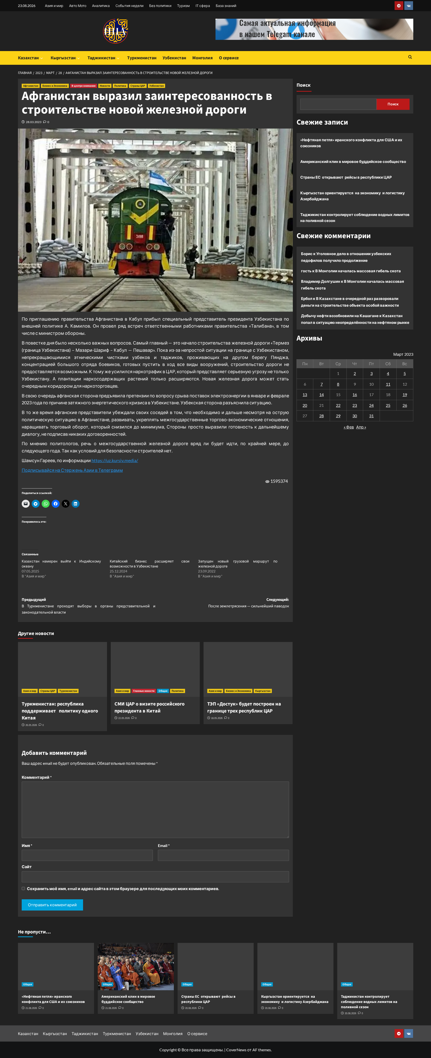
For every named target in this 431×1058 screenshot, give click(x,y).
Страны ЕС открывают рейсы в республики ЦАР (346, 177)
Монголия (202, 58)
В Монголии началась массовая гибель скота (358, 271)
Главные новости (143, 691)
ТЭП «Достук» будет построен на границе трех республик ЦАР (244, 707)
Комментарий (37, 777)
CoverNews (236, 1049)
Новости (105, 86)
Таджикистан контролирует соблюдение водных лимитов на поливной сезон (355, 217)
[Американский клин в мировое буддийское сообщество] (136, 966)
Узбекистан (174, 58)
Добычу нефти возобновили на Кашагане (340, 315)
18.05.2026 (216, 718)
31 (371, 415)
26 (405, 405)
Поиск (304, 85)
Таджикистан (101, 58)
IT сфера (203, 5)
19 (405, 394)
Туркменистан (141, 58)
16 (354, 394)
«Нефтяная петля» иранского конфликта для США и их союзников (351, 143)
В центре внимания (84, 86)
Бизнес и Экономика (54, 86)
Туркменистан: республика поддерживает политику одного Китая (60, 711)
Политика (120, 86)
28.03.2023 (33, 122)
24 (371, 405)
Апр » (361, 426)
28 (321, 415)
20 (305, 405)
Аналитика (101, 5)
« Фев (349, 426)
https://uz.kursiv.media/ (115, 460)
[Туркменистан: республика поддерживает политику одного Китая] (62, 669)
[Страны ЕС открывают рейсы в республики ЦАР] (216, 966)
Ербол (306, 298)
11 (388, 383)
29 (338, 415)
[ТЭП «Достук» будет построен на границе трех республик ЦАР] (248, 669)
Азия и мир (54, 5)
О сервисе (229, 58)
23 (354, 405)
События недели (129, 5)
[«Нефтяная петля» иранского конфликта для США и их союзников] (56, 966)
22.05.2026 (124, 718)
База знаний (226, 5)
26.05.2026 (31, 725)
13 (305, 394)
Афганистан (30, 86)
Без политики (160, 5)
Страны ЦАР (137, 86)
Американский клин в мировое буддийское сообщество (353, 161)
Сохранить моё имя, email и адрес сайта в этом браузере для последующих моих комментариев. (123, 888)
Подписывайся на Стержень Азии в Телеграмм (72, 470)
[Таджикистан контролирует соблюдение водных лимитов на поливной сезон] (375, 966)
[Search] (410, 57)
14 (321, 394)
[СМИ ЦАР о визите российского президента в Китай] (155, 669)
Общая (163, 691)
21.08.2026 (31, 1008)
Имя (27, 845)
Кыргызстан (63, 58)
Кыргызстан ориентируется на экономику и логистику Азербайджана (352, 196)
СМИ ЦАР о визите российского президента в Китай (149, 707)
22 (338, 405)
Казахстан (28, 58)
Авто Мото (77, 5)
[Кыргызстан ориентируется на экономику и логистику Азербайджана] (295, 966)
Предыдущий (88, 606)
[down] (41, 58)
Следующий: (248, 603)
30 (354, 415)
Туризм (183, 5)
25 (388, 405)
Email (164, 845)
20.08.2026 (191, 1008)
